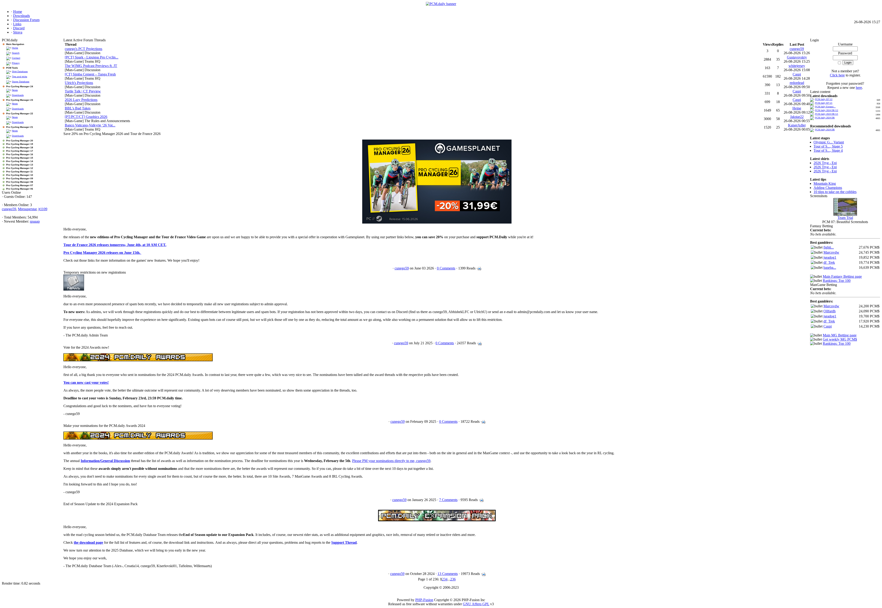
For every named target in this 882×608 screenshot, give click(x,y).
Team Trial (845, 218)
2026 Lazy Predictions (81, 100)
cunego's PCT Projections (83, 49)
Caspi (797, 74)
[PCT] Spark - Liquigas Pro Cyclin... (91, 57)
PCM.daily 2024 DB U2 (826, 110)
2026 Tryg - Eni (825, 163)
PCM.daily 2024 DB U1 (826, 114)
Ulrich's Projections (79, 83)
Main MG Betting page (840, 335)
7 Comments (448, 500)
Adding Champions (828, 188)
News (15, 90)
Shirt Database (20, 71)
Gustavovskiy (797, 57)
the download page (88, 542)
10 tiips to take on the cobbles (835, 192)
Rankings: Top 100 (837, 281)
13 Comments (448, 574)
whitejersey (797, 66)
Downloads (18, 95)
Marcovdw (831, 252)
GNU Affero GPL (476, 604)
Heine (796, 108)
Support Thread (344, 542)
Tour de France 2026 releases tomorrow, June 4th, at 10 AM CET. (114, 245)
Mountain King (825, 183)
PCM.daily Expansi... (825, 106)
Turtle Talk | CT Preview (83, 91)
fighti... (828, 247)
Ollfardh (829, 311)
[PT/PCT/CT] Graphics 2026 (86, 117)
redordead (797, 83)
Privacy (16, 63)
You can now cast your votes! (86, 382)
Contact (16, 58)
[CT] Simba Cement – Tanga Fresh (90, 74)
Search (16, 53)
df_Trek (829, 262)
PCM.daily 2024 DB (825, 117)
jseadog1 (829, 257)
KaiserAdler (797, 125)
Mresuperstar (27, 209)
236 (453, 579)
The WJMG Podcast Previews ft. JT (91, 66)
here (859, 88)
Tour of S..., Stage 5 (828, 146)
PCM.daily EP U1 (823, 103)
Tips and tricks (19, 76)
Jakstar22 (797, 117)
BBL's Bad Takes (77, 108)
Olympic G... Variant (829, 142)
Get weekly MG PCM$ (840, 339)
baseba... (829, 267)
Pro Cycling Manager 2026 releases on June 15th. (102, 253)
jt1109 (42, 209)
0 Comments (446, 268)
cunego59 (9, 209)
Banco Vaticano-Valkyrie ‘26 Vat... (90, 125)
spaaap (35, 221)
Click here (837, 75)
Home (15, 48)
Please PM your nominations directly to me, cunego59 (391, 461)
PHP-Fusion (424, 600)
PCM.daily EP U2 (823, 99)
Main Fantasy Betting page (842, 276)
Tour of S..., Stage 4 (828, 150)
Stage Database (20, 81)
